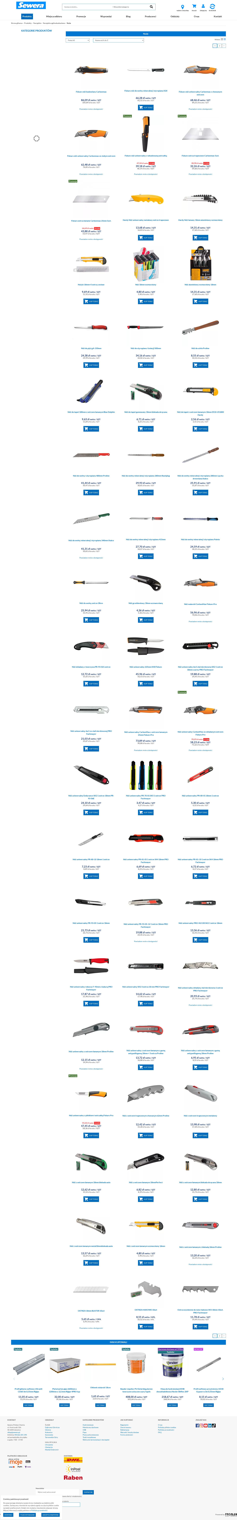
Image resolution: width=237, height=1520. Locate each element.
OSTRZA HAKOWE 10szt (146, 1310)
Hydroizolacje (88, 1425)
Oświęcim (49, 1447)
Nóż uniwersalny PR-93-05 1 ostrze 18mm (91, 923)
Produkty (27, 16)
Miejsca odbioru (54, 16)
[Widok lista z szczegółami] (222, 39)
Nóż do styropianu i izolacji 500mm (146, 348)
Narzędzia (37, 23)
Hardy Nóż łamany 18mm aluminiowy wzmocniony (200, 220)
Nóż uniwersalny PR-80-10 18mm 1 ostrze (91, 859)
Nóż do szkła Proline (200, 348)
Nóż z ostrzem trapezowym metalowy (200, 1115)
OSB (84, 1430)
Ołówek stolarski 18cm (100, 1387)
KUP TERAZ (148, 108)
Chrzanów (49, 1445)
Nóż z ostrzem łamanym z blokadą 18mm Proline (200, 1247)
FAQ (159, 1432)
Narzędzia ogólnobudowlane (54, 23)
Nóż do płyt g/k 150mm (91, 348)
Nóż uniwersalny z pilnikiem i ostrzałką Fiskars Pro (91, 1115)
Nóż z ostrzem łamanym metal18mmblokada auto (91, 1246)
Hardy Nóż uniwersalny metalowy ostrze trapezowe (146, 220)
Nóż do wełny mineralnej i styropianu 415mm (146, 539)
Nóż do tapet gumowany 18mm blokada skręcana (145, 412)
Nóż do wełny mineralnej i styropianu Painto (200, 539)
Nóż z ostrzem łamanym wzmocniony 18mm (146, 1246)
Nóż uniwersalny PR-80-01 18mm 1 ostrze (200, 795)
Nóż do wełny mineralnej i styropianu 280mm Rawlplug (146, 475)
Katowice (48, 1432)
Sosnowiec (49, 1435)
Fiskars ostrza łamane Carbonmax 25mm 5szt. (91, 221)
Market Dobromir (52, 1450)
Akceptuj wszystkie (51, 1515)
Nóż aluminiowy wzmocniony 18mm (200, 284)
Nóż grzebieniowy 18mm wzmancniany (146, 603)
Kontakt (218, 16)
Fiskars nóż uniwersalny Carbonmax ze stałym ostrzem (91, 156)
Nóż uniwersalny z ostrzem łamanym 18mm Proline (91, 1051)
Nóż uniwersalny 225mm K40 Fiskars (146, 667)
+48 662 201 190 (20, 1435)
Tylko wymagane (27, 1515)
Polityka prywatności (166, 1430)
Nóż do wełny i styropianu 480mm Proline (91, 475)
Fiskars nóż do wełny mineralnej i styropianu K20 (145, 90)
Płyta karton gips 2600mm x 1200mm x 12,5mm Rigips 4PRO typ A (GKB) (64, 1392)
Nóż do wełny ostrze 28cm (91, 603)
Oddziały (175, 16)
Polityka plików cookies (167, 1427)
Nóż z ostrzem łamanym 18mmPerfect (146, 1182)
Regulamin (124, 1425)
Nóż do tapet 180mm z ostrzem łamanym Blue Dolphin (91, 412)
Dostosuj (8, 1515)
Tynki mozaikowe (89, 1437)
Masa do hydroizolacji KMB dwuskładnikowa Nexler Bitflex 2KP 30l (172, 1392)
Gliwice (48, 1430)
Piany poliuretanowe (91, 1435)
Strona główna (16, 23)
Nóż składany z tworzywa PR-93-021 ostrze (91, 667)
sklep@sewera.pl (13, 1432)
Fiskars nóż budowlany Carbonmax (91, 91)
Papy (85, 1432)
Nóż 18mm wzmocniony (145, 284)
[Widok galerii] (225, 39)
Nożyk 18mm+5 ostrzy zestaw (91, 284)
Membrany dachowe (90, 1427)
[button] (223, 1379)
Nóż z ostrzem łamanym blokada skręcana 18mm (200, 1182)
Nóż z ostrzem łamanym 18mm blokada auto (91, 1182)
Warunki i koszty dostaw (129, 1432)
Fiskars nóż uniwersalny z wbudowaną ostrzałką (146, 155)
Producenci (150, 16)
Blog (128, 16)
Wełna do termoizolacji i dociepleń (96, 1440)
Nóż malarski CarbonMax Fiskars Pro (200, 604)
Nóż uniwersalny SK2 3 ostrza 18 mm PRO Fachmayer (145, 987)
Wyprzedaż (106, 16)
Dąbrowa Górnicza (52, 1427)
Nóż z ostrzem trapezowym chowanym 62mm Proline (145, 1115)
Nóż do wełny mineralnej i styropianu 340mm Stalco (91, 540)
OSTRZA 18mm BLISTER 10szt (91, 1311)
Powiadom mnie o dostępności (91, 109)
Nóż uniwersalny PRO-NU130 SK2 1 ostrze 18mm (200, 923)
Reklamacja (124, 1430)
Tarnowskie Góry (51, 1437)
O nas (196, 16)
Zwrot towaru (125, 1427)
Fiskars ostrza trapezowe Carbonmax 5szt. (200, 155)
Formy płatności (126, 1435)
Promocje (81, 16)
